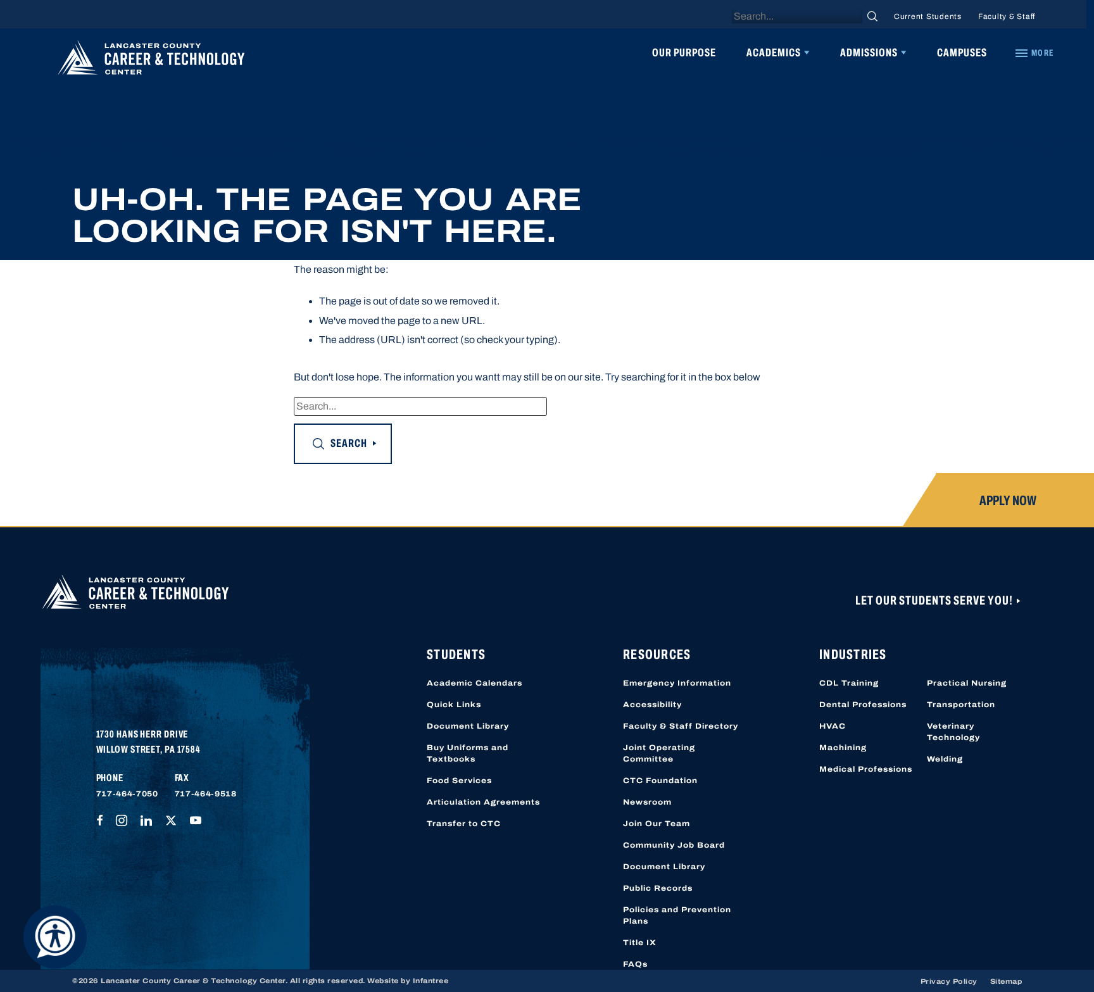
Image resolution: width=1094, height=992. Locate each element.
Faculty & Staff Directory (680, 726)
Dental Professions (863, 704)
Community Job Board (674, 845)
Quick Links (454, 704)
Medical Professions (865, 769)
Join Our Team (656, 823)
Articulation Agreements (483, 802)
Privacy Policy (949, 981)
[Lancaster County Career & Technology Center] (151, 61)
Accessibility (652, 704)
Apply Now (1007, 500)
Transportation (961, 704)
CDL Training (849, 683)
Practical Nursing (967, 683)
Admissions (869, 52)
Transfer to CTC (464, 823)
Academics (773, 52)
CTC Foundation (660, 780)
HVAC (832, 726)
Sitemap (1006, 981)
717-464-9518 (206, 793)
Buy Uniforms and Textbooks (467, 753)
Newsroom (647, 802)
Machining (843, 747)
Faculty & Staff (1006, 16)
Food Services (459, 780)
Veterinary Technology (953, 732)
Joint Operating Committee (659, 753)
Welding (945, 759)
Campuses (962, 52)
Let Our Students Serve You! (935, 600)
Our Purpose (684, 52)
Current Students (928, 16)
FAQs (635, 964)
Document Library (468, 726)
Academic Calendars (474, 683)
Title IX (640, 942)
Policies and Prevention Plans (677, 915)
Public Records (658, 888)
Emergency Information (677, 683)
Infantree (431, 980)
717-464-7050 (127, 793)
